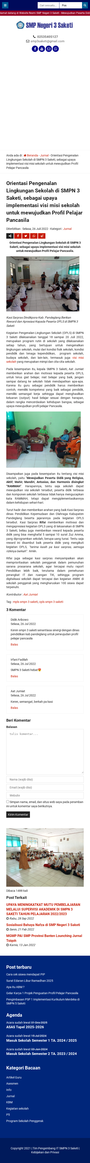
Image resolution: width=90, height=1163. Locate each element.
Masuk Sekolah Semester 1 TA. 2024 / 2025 (41, 1040)
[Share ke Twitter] (26, 236)
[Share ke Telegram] (41, 236)
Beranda (32, 155)
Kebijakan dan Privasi (45, 1152)
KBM (9, 1102)
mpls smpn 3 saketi (25, 601)
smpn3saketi (8, 17)
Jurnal (44, 155)
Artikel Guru (14, 1077)
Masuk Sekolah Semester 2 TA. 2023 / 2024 (41, 1054)
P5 (8, 1114)
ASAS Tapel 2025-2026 (25, 1027)
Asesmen (12, 1083)
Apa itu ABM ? (15, 987)
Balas (14, 644)
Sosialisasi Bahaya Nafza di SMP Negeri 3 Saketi (43, 925)
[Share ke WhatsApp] (33, 236)
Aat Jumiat (30, 594)
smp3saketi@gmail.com (47, 41)
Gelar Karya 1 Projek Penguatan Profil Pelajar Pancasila (42, 993)
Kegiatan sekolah (17, 1108)
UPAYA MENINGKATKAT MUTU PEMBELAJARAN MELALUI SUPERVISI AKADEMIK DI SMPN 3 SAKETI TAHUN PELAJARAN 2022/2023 (43, 909)
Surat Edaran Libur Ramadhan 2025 (29, 980)
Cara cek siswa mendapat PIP (25, 974)
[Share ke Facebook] (18, 236)
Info (9, 1090)
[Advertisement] (45, 103)
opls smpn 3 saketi (51, 601)
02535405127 (47, 37)
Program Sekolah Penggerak (24, 1121)
